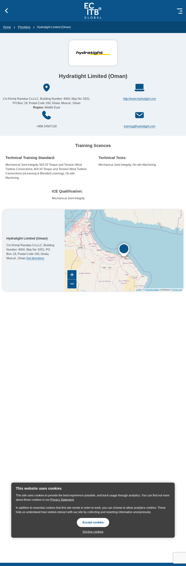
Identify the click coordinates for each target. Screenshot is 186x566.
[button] (6, 10)
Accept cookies (93, 522)
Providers (24, 27)
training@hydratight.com (139, 126)
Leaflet (139, 290)
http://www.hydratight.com (139, 98)
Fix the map (177, 290)
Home (7, 27)
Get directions (35, 258)
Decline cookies (93, 531)
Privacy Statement (62, 499)
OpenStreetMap (152, 290)
